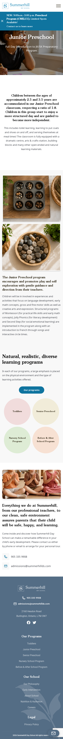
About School (32, 695)
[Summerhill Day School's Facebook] (28, 622)
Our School (31, 677)
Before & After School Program (46, 440)
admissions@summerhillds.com (31, 566)
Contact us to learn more (20, 26)
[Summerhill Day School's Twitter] (34, 622)
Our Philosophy (31, 684)
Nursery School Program (17, 440)
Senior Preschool (45, 411)
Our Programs (32, 636)
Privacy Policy (31, 724)
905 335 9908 (19, 556)
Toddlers (17, 411)
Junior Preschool (31, 649)
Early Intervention (31, 689)
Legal (31, 717)
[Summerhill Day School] (31, 588)
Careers (31, 707)
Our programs (31, 389)
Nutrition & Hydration (31, 701)
